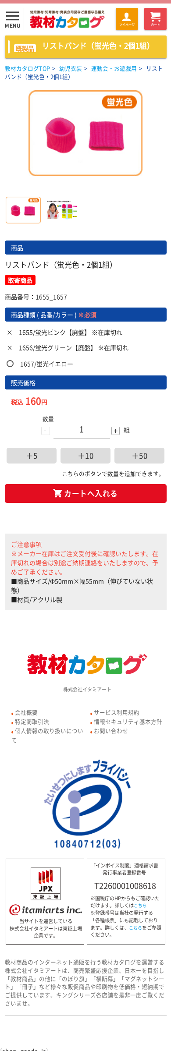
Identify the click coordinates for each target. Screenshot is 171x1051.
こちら (140, 905)
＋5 (32, 455)
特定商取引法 (32, 721)
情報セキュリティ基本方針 (128, 721)
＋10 (86, 455)
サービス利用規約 (116, 712)
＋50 (140, 455)
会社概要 (26, 712)
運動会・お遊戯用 (114, 68)
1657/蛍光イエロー (46, 363)
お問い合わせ (111, 730)
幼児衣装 (70, 68)
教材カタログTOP (27, 68)
